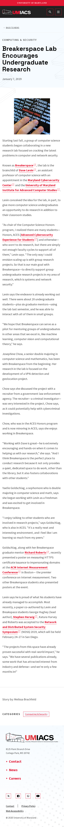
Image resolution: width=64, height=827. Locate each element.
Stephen (24, 617)
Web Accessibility (15, 810)
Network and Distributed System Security (29, 627)
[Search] (50, 12)
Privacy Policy (28, 806)
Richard (35, 552)
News (13, 770)
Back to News (12, 27)
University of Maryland (32, 3)
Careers (15, 778)
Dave (26, 170)
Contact (15, 761)
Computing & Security (36, 714)
